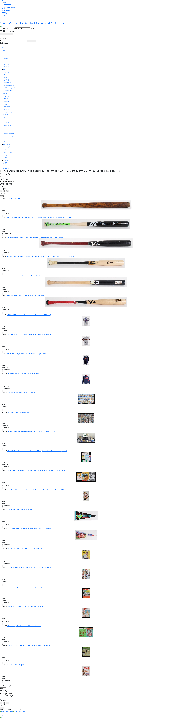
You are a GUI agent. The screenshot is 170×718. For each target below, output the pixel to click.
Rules (3, 15)
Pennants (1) (6, 77)
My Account (5, 16)
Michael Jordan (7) (5, 104)
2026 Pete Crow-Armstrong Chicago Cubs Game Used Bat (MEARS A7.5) (28, 295)
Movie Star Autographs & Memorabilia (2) (10, 131)
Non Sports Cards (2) (6, 160)
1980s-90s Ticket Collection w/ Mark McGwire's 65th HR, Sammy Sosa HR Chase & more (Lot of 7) (37, 451)
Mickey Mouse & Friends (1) (8, 152)
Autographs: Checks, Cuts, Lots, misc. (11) (10, 85)
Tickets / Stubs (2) (6, 74)
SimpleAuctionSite (16, 713)
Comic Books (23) (5, 139)
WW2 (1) (5, 165)
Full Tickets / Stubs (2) (7, 55)
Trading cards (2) (6, 72)
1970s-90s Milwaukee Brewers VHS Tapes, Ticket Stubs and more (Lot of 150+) (31, 431)
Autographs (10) (6, 61)
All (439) (2, 47)
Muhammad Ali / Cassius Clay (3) (8, 136)
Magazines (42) (6, 64)
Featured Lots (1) (5, 48)
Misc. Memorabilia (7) (7, 106)
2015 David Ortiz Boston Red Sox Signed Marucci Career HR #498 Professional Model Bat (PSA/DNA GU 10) (39, 218)
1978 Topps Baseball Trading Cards (18, 412)
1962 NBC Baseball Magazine (16, 665)
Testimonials (7, 4)
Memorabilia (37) (6, 66)
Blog (3, 18)
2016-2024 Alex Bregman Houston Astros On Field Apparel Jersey (26, 354)
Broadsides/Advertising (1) (8, 125)
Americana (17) (5, 120)
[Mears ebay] (3, 26)
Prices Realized (6, 10)
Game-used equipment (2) (8, 71)
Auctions (4, 9)
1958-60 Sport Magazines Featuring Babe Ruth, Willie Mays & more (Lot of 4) (30, 567)
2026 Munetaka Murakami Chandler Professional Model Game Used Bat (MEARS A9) (32, 276)
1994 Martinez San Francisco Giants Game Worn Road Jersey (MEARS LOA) (29, 334)
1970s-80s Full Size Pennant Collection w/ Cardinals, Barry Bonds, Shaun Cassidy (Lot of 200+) (35, 490)
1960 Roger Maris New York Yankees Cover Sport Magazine (25, 606)
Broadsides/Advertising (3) (8, 112)
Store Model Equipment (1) (8, 63)
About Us (4, 1)
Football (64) (5, 69)
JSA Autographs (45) (6, 162)
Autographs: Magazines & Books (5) (9, 87)
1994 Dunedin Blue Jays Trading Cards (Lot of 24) (22, 392)
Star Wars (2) (6, 154)
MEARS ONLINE (6, 20)
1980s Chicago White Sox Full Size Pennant (20, 509)
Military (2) (4, 163)
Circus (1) (5, 130)
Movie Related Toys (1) (7, 146)
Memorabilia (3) (6, 109)
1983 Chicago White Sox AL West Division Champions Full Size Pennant (29, 529)
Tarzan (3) (5, 157)
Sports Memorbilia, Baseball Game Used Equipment (32, 23)
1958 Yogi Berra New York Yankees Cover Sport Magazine (24, 548)
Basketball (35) (5, 93)
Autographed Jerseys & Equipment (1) (10, 88)
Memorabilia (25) (6, 80)
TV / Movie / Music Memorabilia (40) (8, 133)
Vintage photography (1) (8, 79)
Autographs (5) (6, 101)
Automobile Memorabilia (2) (8, 115)
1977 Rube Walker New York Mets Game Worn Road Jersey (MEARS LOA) (29, 315)
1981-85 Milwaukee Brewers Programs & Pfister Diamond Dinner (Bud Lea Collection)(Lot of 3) (36, 470)
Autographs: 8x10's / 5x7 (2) (8, 82)
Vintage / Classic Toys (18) (7, 144)
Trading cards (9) (6, 53)
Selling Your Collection (9, 7)
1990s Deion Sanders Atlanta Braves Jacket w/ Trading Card (25, 373)
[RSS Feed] (0, 715)
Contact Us (5, 13)
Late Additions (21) (6, 168)
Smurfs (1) (5, 155)
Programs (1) (6, 56)
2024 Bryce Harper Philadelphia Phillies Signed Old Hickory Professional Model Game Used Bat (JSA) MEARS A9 (40, 256)
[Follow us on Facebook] (2, 715)
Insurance (6, 2)
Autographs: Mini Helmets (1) (8, 90)
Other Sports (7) (5, 114)
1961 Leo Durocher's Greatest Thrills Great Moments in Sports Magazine (29, 645)
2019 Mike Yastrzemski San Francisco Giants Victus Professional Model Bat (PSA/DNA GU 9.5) (35, 237)
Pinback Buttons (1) (7, 123)
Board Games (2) (6, 147)
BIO (5, 5)
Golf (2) (5, 117)
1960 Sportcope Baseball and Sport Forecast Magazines (24, 626)
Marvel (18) (6, 141)
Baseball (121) (5, 50)
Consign (4, 12)
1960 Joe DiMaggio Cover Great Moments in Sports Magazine (26, 587)
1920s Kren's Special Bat (14, 198)
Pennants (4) (6, 58)
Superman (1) (6, 149)
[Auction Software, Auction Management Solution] (6, 711)
